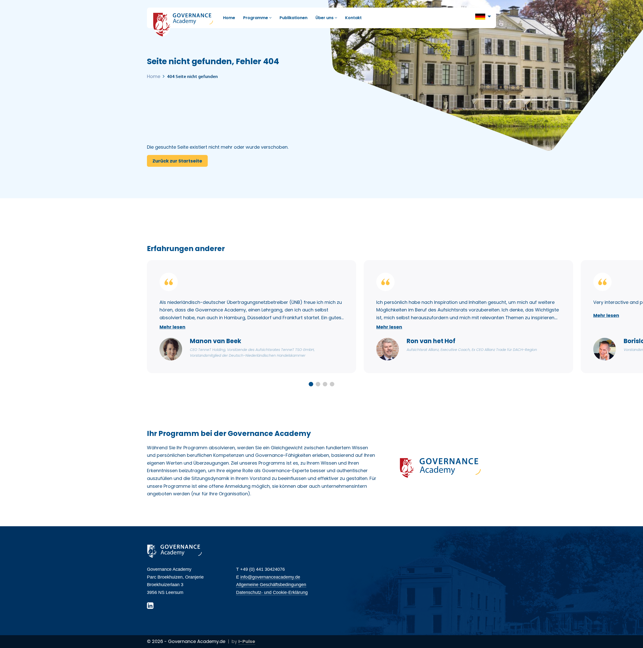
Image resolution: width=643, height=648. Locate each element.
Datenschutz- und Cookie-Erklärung (272, 592)
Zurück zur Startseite (177, 161)
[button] (483, 16)
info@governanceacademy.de (270, 577)
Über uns (325, 18)
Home (229, 18)
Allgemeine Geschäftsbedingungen (271, 584)
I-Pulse (246, 641)
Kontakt (353, 18)
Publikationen (293, 18)
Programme (256, 18)
